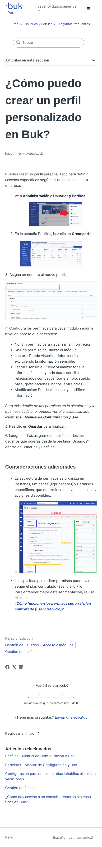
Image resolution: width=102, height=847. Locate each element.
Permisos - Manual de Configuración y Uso (41, 765)
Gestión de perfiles (21, 651)
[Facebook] (7, 667)
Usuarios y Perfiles (38, 24)
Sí (38, 694)
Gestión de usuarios (22, 645)
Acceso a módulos (58, 645)
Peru (16, 24)
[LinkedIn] (21, 667)
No (63, 694)
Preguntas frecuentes (73, 24)
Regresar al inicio (20, 733)
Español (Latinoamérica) (57, 6)
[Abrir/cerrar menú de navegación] (88, 8)
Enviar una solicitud (71, 717)
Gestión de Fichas (20, 788)
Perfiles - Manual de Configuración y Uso (39, 756)
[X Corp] (14, 667)
